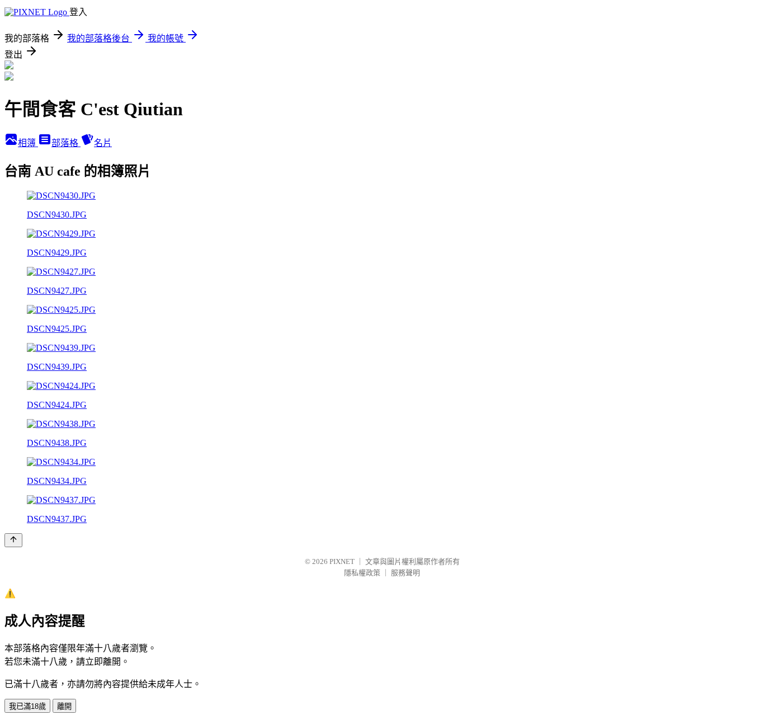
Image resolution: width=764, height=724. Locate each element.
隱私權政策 (362, 572)
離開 (64, 706)
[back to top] (13, 540)
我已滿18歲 (27, 706)
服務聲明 (405, 572)
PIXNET (342, 561)
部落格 (66, 143)
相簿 (28, 143)
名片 (103, 143)
